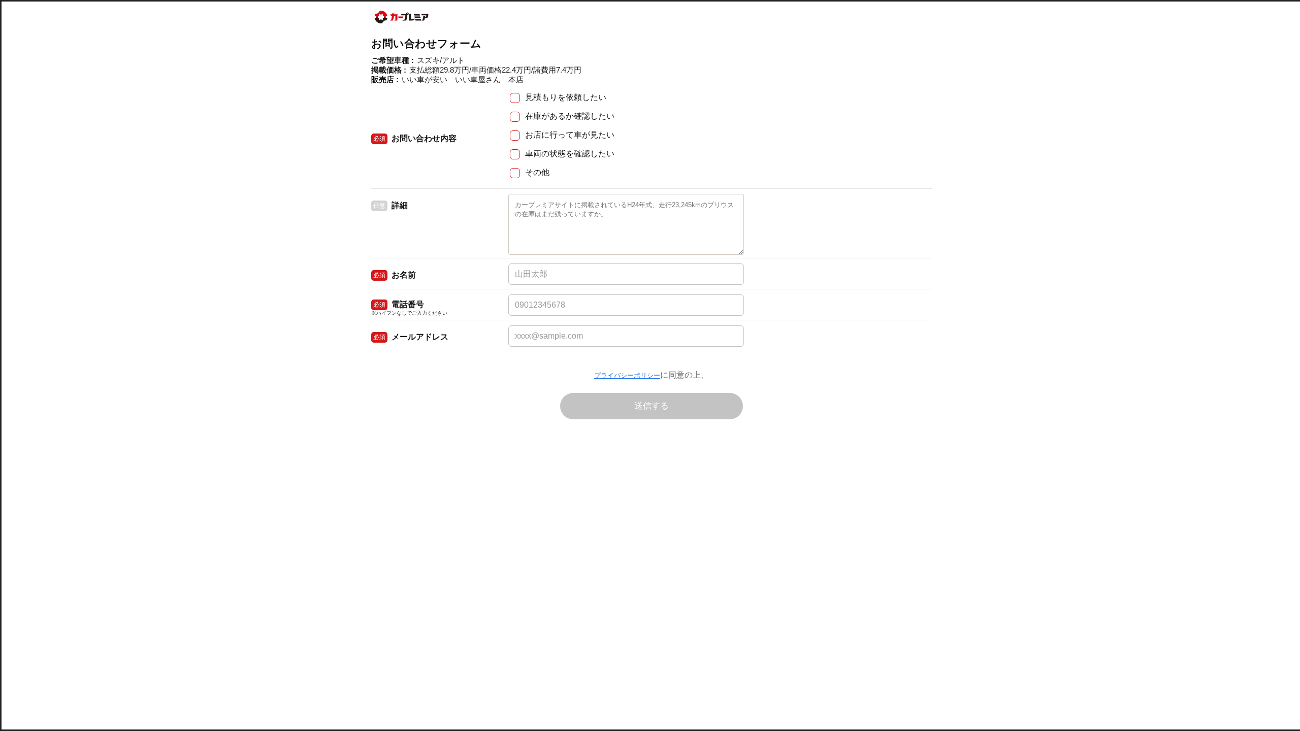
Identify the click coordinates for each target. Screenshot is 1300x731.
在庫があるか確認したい (569, 116)
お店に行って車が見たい (569, 134)
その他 (537, 172)
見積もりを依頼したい (565, 97)
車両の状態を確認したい (569, 153)
